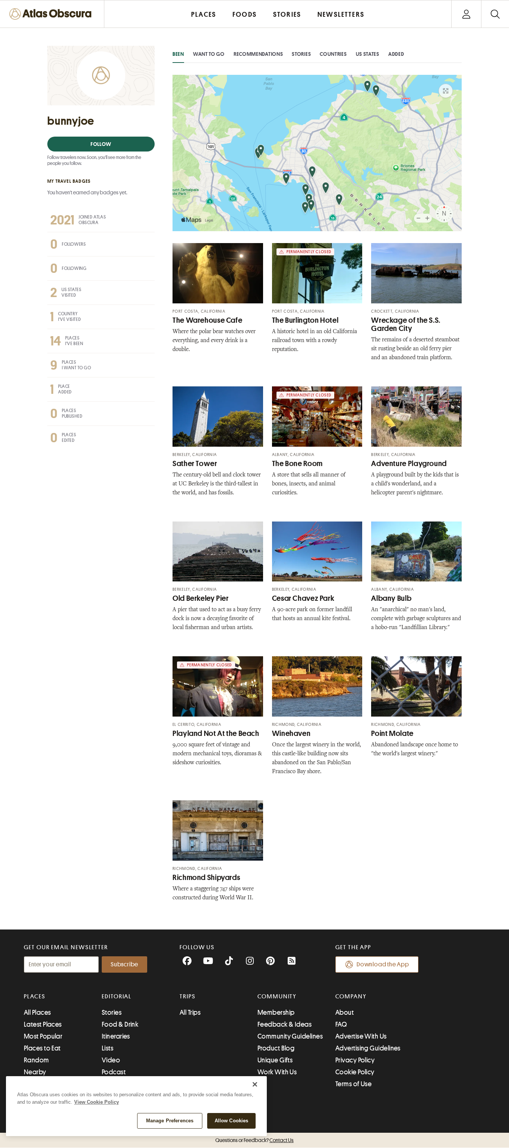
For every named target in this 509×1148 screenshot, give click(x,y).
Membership (276, 1012)
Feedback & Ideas (284, 1024)
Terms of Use (353, 1084)
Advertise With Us (361, 1036)
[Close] (255, 1084)
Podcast (114, 1072)
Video (111, 1060)
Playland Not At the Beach (216, 733)
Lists (107, 1048)
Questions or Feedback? (254, 1140)
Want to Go (209, 54)
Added (396, 54)
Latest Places (43, 1024)
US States (367, 54)
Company (350, 996)
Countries (333, 54)
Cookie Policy (354, 1072)
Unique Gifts (275, 1060)
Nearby (35, 1072)
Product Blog (275, 1048)
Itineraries (116, 1036)
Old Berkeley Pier (201, 598)
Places (34, 996)
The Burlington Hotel (305, 320)
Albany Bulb (391, 598)
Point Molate (392, 733)
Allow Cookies (232, 1120)
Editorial (117, 996)
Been (178, 54)
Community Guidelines (290, 1036)
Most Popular (43, 1036)
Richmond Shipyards (206, 877)
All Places (37, 1012)
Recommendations (258, 54)
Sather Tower (195, 464)
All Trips (190, 1012)
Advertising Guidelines (368, 1048)
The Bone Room (297, 464)
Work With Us (277, 1072)
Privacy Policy (354, 1060)
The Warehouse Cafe (207, 320)
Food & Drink (120, 1024)
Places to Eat (42, 1048)
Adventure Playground (409, 464)
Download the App (383, 964)
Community (277, 996)
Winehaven (291, 733)
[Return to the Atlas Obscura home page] (52, 14)
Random (36, 1060)
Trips (188, 996)
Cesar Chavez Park (303, 598)
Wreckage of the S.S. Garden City (405, 324)
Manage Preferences (169, 1120)
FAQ (341, 1024)
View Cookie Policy (96, 1102)
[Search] (495, 14)
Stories (301, 54)
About (344, 1012)
